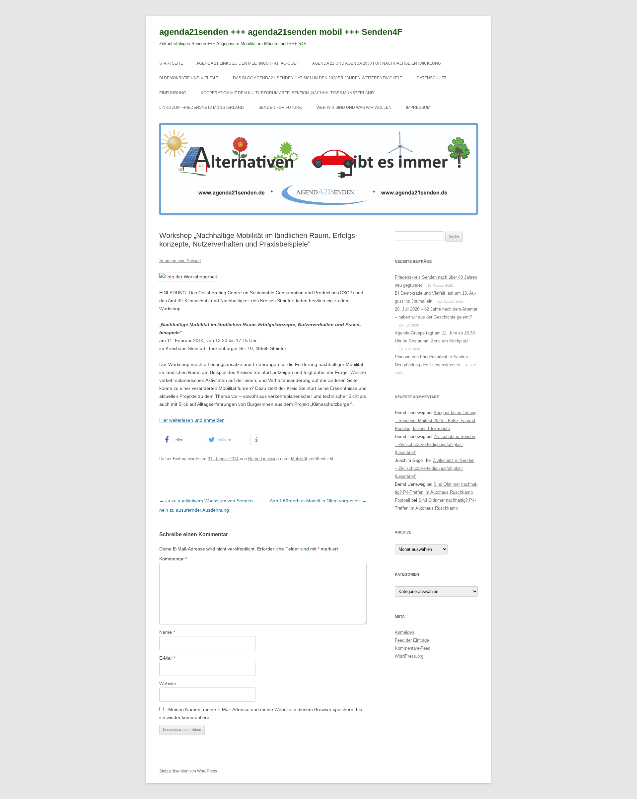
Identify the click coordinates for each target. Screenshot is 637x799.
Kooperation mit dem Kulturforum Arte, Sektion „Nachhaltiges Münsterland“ (288, 93)
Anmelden (404, 632)
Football (402, 500)
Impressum (418, 107)
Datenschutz (431, 78)
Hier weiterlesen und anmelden (192, 420)
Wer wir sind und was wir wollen (354, 107)
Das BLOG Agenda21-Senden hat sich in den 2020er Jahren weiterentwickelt (317, 78)
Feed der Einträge (412, 640)
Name (167, 632)
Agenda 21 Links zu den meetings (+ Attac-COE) (247, 63)
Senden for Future (280, 107)
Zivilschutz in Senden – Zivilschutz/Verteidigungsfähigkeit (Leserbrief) (435, 444)
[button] (181, 439)
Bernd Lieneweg (263, 458)
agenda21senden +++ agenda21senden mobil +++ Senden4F (280, 32)
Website (167, 683)
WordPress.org (409, 656)
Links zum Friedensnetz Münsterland (201, 107)
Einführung (172, 93)
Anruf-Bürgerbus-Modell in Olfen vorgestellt (318, 500)
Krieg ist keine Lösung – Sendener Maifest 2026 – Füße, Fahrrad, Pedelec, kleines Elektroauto (435, 420)
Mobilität (299, 458)
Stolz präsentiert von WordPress (188, 771)
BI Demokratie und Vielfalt (188, 78)
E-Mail (167, 658)
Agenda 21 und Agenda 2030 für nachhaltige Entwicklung (376, 63)
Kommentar (173, 558)
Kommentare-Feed (412, 648)
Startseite (171, 63)
